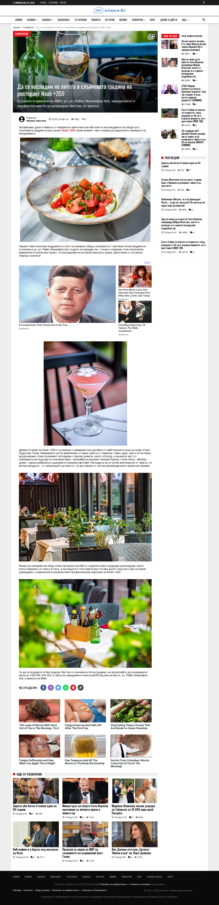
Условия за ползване (140, 884)
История (110, 20)
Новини (31, 20)
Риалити (95, 20)
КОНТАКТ (63, 2)
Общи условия (42, 890)
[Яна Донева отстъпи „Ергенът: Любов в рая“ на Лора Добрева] (135, 846)
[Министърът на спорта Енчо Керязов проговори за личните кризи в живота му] (85, 803)
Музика (123, 20)
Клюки (18, 20)
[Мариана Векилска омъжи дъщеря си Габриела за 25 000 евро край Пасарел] (135, 803)
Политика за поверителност (114, 884)
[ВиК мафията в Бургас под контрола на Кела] (36, 846)
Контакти (28, 890)
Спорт (170, 876)
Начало (43, 2)
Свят (152, 20)
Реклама (17, 890)
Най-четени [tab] (170, 36)
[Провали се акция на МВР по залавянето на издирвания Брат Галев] (85, 846)
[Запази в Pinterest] (73, 688)
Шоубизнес (64, 20)
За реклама (53, 2)
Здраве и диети (168, 20)
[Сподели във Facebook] (43, 688)
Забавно (46, 20)
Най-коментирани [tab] (192, 36)
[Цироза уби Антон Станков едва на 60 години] (36, 803)
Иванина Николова (36, 121)
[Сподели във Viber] (51, 688)
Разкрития (137, 20)
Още (184, 20)
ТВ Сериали (80, 20)
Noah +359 (68, 130)
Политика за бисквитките (94, 890)
